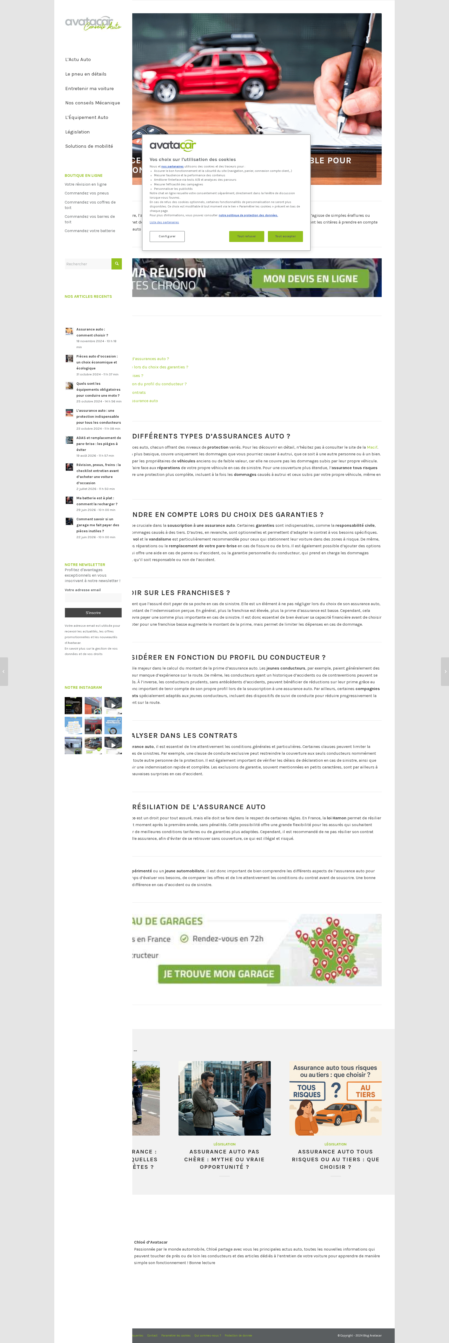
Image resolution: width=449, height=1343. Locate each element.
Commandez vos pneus (87, 193)
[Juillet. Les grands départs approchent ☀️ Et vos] (113, 725)
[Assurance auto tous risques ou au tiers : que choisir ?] (335, 1098)
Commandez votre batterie (90, 230)
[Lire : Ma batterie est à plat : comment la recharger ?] (69, 500)
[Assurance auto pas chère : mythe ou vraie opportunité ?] (225, 1098)
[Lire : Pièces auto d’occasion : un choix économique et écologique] (69, 358)
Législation (225, 1144)
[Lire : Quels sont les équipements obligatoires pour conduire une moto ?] (69, 385)
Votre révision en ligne (86, 184)
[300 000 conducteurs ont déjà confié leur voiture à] (73, 725)
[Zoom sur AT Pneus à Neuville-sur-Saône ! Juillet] (93, 725)
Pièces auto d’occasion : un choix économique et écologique (97, 362)
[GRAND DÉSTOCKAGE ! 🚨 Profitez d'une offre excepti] (93, 745)
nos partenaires (172, 166)
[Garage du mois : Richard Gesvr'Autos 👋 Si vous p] (93, 705)
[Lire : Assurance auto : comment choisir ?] (69, 331)
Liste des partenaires (164, 222)
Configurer (167, 236)
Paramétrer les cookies (176, 1335)
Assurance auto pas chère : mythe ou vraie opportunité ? (224, 1159)
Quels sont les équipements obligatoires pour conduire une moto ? (98, 389)
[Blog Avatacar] (93, 23)
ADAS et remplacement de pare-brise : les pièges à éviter (98, 444)
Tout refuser (246, 236)
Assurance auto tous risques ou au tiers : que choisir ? (336, 1159)
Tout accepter (285, 236)
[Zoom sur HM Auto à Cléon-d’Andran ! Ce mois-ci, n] (73, 745)
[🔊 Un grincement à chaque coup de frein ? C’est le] (73, 705)
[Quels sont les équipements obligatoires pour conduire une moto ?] (445, 671)
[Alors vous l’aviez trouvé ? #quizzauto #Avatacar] (113, 705)
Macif (372, 447)
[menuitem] (93, 59)
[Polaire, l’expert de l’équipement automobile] (4, 671)
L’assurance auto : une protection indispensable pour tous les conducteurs (98, 416)
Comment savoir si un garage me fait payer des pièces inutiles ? (97, 525)
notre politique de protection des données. (248, 215)
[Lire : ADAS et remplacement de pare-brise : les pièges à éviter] (69, 440)
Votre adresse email (83, 590)
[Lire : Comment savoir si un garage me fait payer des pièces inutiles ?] (69, 521)
